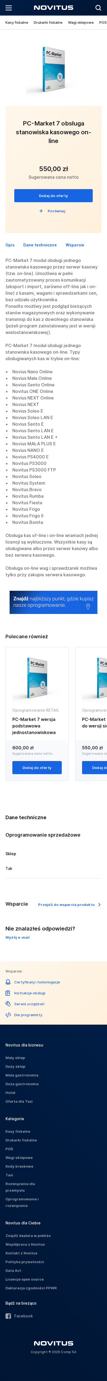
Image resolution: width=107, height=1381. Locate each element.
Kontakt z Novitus (21, 1253)
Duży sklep (15, 1066)
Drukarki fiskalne (48, 22)
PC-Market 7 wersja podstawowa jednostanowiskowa (34, 726)
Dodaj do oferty (53, 195)
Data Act (13, 1270)
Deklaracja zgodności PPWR (31, 1288)
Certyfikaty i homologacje (37, 982)
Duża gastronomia (22, 1084)
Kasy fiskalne (16, 22)
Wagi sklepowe (81, 22)
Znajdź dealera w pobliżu (28, 1235)
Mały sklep (15, 1057)
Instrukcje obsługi (30, 993)
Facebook (23, 1316)
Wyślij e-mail (17, 937)
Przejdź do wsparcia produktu (66, 904)
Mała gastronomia (21, 1075)
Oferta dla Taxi (19, 1101)
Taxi (9, 1175)
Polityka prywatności (24, 1262)
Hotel (10, 1092)
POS (103, 22)
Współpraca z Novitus (25, 1244)
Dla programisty (28, 1015)
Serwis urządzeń (29, 1004)
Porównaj (56, 211)
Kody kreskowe (19, 1166)
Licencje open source (24, 1279)
